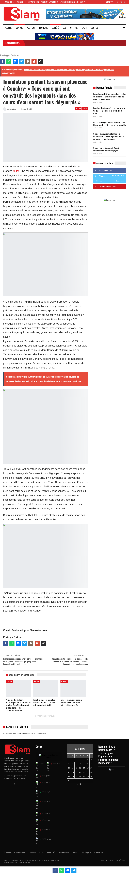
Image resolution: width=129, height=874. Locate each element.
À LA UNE (19, 27)
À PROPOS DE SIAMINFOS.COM (69, 2)
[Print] (34, 61)
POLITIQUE (31, 27)
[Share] (40, 61)
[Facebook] (2, 61)
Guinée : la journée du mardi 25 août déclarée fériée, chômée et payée (106, 149)
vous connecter (18, 733)
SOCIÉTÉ (55, 27)
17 (69, 772)
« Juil (79, 784)
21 (84, 772)
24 (69, 776)
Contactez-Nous (33, 2)
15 (88, 768)
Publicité (44, 2)
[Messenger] (15, 61)
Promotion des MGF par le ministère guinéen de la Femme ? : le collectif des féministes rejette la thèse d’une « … (109, 97)
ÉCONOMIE (43, 27)
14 (84, 768)
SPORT (84, 27)
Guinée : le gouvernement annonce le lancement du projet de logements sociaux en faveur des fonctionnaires (108, 136)
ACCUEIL (8, 27)
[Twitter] (21, 61)
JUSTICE (94, 27)
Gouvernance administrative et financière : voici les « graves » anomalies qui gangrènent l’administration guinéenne (23, 661)
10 (69, 768)
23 (91, 772)
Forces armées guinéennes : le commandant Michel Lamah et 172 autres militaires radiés (109, 123)
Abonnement (53, 2)
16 (91, 768)
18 (73, 772)
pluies (16, 171)
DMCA (75, 852)
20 (80, 772)
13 (80, 768)
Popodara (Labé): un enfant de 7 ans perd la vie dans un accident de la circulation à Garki (109, 111)
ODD (64, 27)
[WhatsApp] (8, 61)
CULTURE (74, 27)
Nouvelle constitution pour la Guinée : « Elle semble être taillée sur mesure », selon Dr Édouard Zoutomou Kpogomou (70, 661)
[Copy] (27, 61)
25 (73, 776)
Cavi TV (82, 2)
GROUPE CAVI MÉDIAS (116, 860)
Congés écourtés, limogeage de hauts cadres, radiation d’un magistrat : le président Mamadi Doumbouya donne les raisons (69, 43)
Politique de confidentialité (93, 852)
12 (76, 768)
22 (88, 772)
